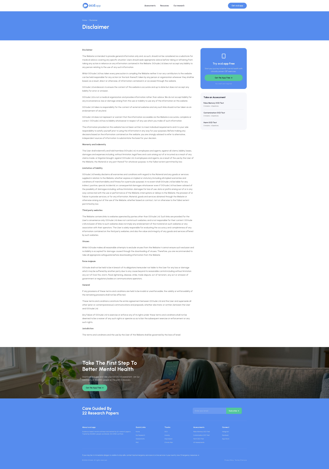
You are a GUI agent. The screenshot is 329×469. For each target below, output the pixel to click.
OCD (166, 431)
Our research (178, 5)
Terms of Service (241, 460)
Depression (168, 439)
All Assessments (198, 442)
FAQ (137, 442)
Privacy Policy (229, 460)
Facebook (225, 435)
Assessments (150, 5)
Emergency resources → (190, 455)
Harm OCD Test (198, 439)
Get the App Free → (223, 78)
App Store (225, 439)
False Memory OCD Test (201, 431)
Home (84, 20)
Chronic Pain (168, 442)
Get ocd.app (237, 5)
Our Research (140, 435)
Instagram (225, 431)
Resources (164, 5)
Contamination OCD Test (201, 435)
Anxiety (167, 435)
